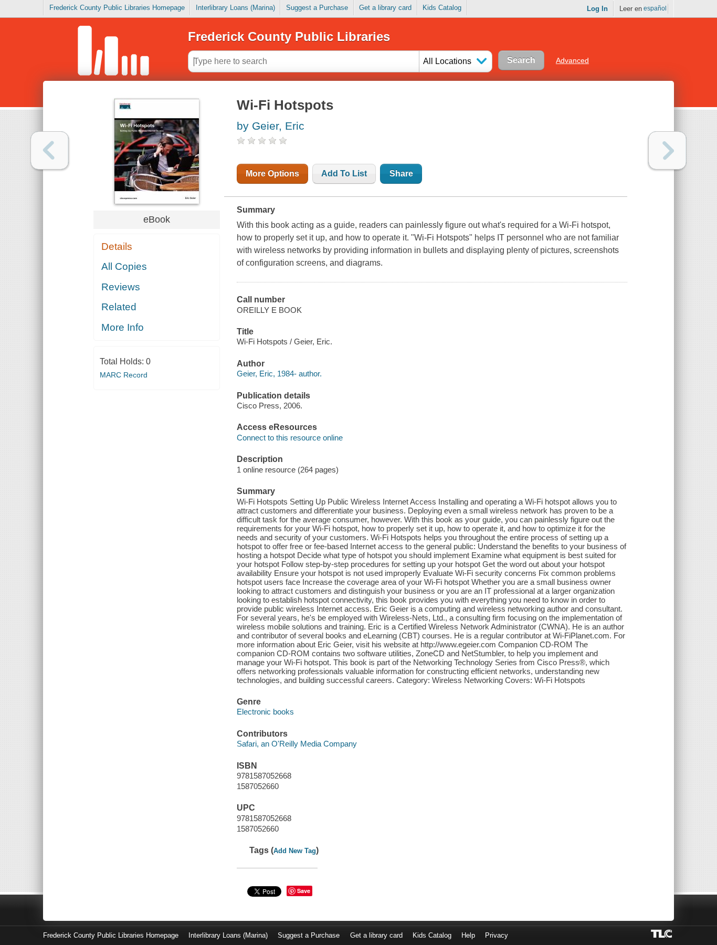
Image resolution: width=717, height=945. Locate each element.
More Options (272, 173)
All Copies (124, 266)
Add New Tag (294, 851)
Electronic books (265, 711)
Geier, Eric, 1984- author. (279, 373)
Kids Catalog (442, 8)
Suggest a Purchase (317, 8)
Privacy (496, 935)
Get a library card (385, 8)
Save (303, 891)
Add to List (344, 173)
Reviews (120, 286)
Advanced (572, 60)
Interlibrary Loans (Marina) (235, 8)
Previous (49, 150)
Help (468, 935)
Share (401, 173)
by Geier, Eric (270, 126)
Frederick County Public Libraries (289, 36)
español (655, 8)
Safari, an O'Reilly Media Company (297, 743)
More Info (122, 327)
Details (116, 246)
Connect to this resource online (290, 437)
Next (667, 150)
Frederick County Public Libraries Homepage (117, 8)
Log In (597, 9)
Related (118, 306)
